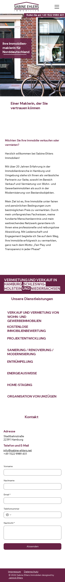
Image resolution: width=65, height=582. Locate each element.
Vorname (8, 466)
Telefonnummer (11, 508)
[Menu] (57, 7)
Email (7, 494)
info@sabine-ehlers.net (17, 450)
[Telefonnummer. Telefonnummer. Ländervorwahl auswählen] (9, 515)
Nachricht (9, 523)
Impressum (14, 571)
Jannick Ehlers (16, 577)
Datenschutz (31, 571)
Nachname (9, 480)
